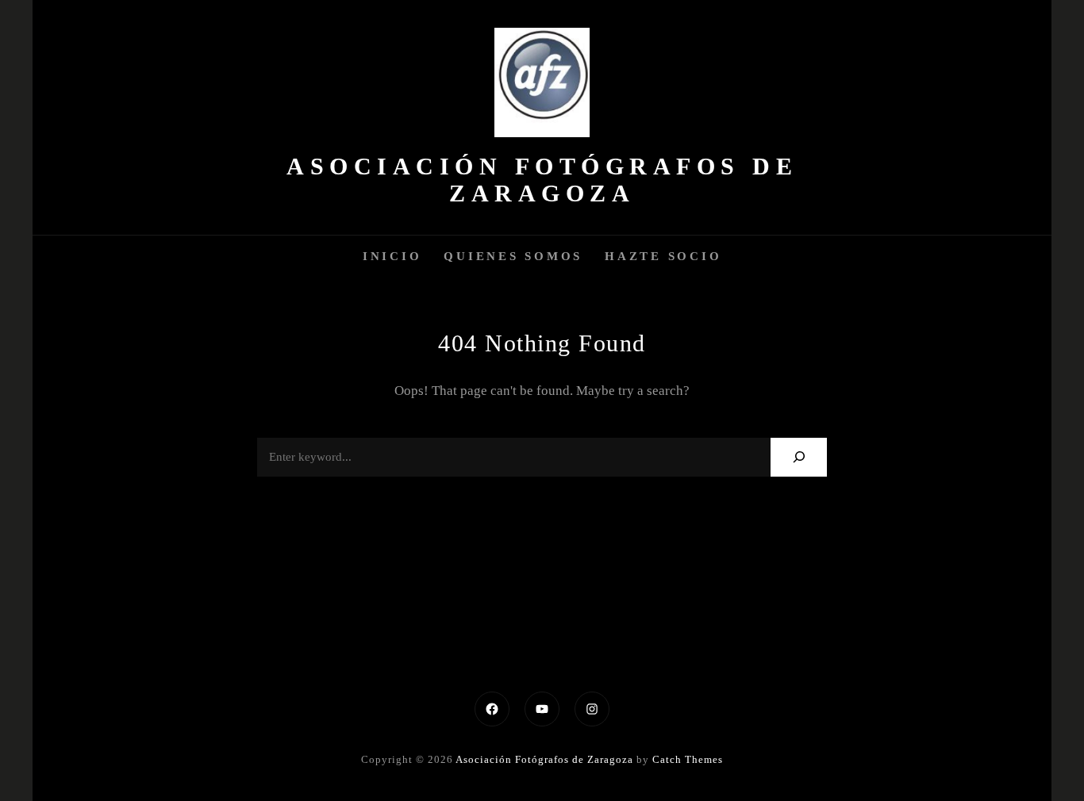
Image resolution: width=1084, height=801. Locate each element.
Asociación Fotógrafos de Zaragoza (542, 179)
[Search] (799, 457)
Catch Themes (687, 759)
